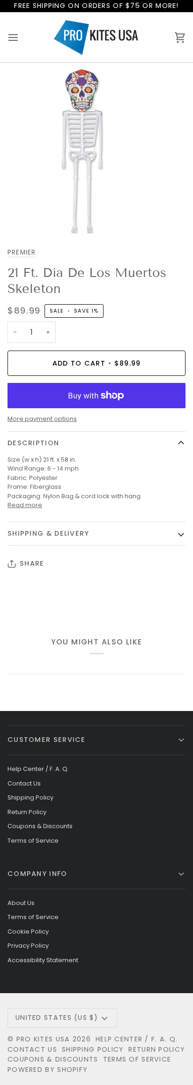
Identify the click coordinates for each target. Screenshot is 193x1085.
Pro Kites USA (43, 1039)
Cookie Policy (28, 931)
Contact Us (24, 783)
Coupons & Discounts (40, 826)
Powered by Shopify (47, 1069)
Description (33, 443)
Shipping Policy (30, 797)
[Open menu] (21, 37)
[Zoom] (17, 216)
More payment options (42, 418)
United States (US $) (56, 1017)
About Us (21, 902)
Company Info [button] (37, 873)
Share (32, 563)
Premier (21, 252)
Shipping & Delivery (48, 533)
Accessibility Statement (42, 960)
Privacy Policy (28, 945)
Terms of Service (33, 840)
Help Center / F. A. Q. (38, 768)
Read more (24, 505)
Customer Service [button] (46, 739)
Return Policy (26, 812)
